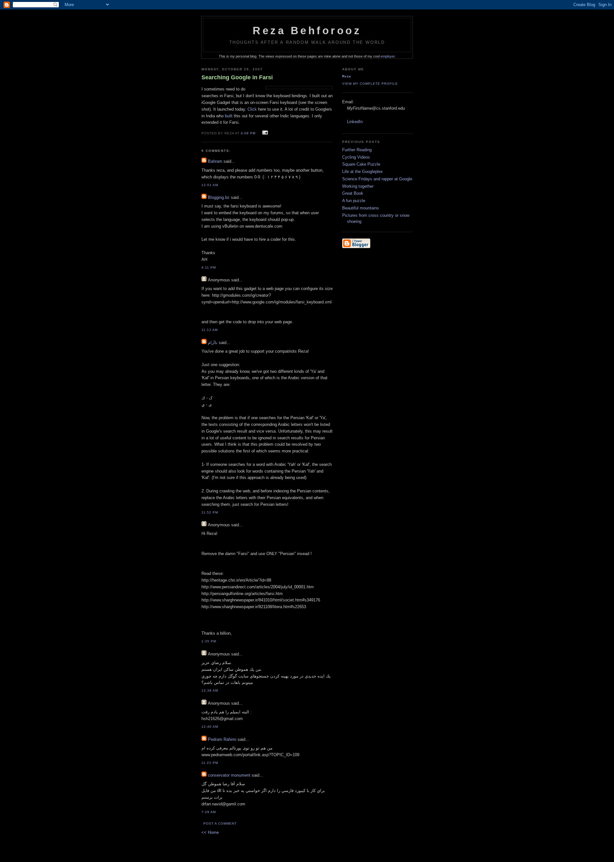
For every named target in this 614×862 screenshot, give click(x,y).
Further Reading (357, 149)
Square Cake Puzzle (361, 164)
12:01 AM (209, 185)
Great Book (352, 193)
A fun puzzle (353, 200)
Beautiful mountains (360, 208)
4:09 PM (248, 133)
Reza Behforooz (307, 30)
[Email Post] (264, 132)
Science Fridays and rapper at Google (377, 178)
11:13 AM (209, 330)
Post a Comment (220, 823)
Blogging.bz (219, 197)
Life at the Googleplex (362, 171)
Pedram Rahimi (222, 739)
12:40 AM (209, 726)
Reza (346, 76)
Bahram (215, 161)
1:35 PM (208, 641)
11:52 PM (209, 512)
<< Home (210, 832)
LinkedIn (355, 121)
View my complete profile (370, 83)
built (228, 116)
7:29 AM (208, 812)
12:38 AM (209, 690)
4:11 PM (208, 267)
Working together (358, 186)
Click (252, 109)
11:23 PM (209, 762)
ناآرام (212, 342)
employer (388, 56)
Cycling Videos (356, 157)
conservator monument (229, 775)
